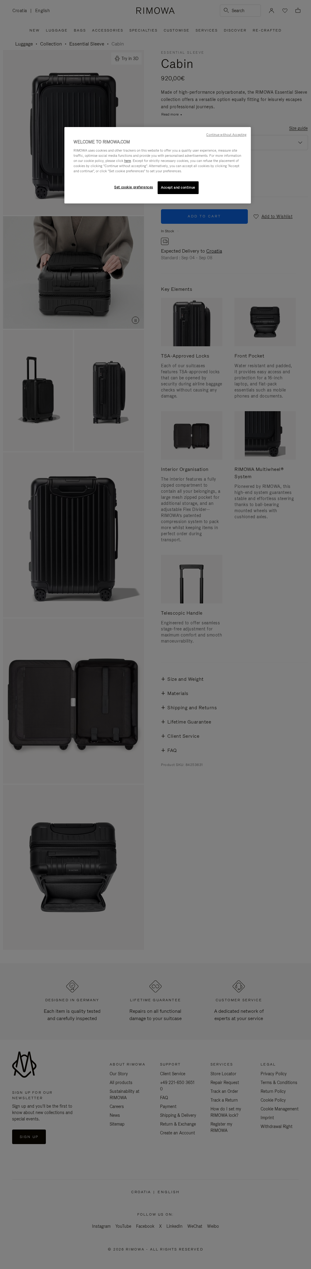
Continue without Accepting (226, 135)
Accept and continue (178, 187)
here (127, 160)
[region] (157, 165)
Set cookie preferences (133, 187)
